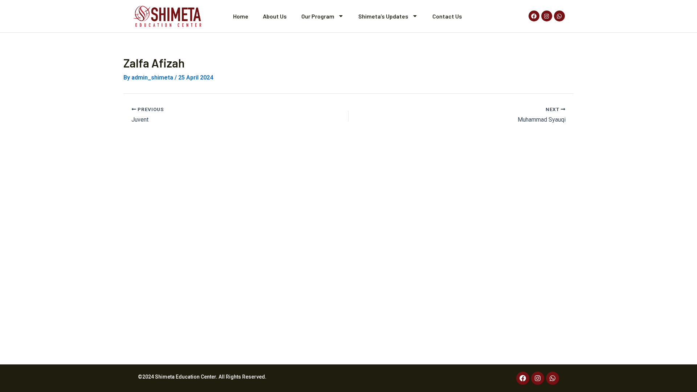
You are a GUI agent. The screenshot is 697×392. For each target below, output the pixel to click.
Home (240, 16)
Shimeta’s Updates (383, 16)
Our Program (317, 16)
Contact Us (447, 16)
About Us (275, 16)
